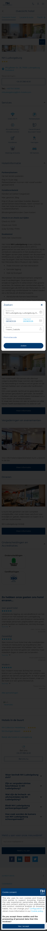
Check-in (8, 319)
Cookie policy (37, 911)
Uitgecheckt (27, 319)
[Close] (41, 305)
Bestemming (10, 311)
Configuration (36, 909)
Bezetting (9, 327)
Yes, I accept (23, 926)
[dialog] (23, 909)
